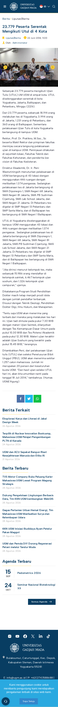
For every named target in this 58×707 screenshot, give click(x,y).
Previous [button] (5, 67)
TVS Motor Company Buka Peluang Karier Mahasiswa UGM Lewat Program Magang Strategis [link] (27, 480)
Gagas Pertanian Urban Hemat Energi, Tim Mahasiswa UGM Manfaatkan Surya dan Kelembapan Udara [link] (27, 514)
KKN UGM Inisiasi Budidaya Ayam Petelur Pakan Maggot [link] (27, 530)
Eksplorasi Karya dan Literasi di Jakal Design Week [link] (24, 420)
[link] (23, 6)
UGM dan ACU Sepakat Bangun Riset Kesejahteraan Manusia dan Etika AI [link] (24, 454)
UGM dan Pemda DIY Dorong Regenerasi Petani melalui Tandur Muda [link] (27, 545)
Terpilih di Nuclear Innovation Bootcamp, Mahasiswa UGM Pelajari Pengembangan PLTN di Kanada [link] (26, 437)
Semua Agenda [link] (39, 602)
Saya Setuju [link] (29, 701)
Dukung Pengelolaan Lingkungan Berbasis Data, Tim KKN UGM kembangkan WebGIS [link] (28, 497)
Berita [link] (6, 18)
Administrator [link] (20, 42)
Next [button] (53, 67)
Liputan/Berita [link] (20, 18)
